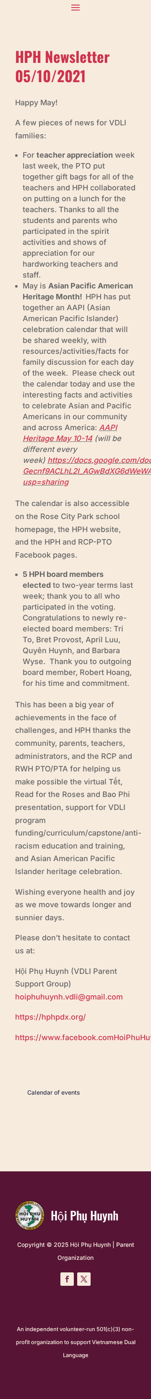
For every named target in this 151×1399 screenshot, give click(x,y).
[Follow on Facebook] (67, 1279)
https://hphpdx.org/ (50, 1016)
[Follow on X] (84, 1279)
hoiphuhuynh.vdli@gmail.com (69, 996)
